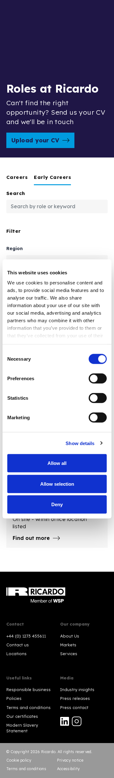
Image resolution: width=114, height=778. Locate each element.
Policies (14, 698)
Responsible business (28, 689)
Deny (57, 504)
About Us (69, 635)
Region (14, 248)
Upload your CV (35, 140)
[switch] (98, 379)
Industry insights (77, 689)
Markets (68, 644)
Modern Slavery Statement (22, 728)
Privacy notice (70, 760)
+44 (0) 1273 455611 (26, 635)
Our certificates (22, 716)
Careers (17, 177)
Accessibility (68, 768)
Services (68, 653)
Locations (16, 653)
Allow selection (57, 483)
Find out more (31, 538)
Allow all (57, 463)
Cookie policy (18, 760)
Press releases (75, 698)
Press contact (74, 707)
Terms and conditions (28, 707)
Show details (80, 443)
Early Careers (52, 177)
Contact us (17, 644)
